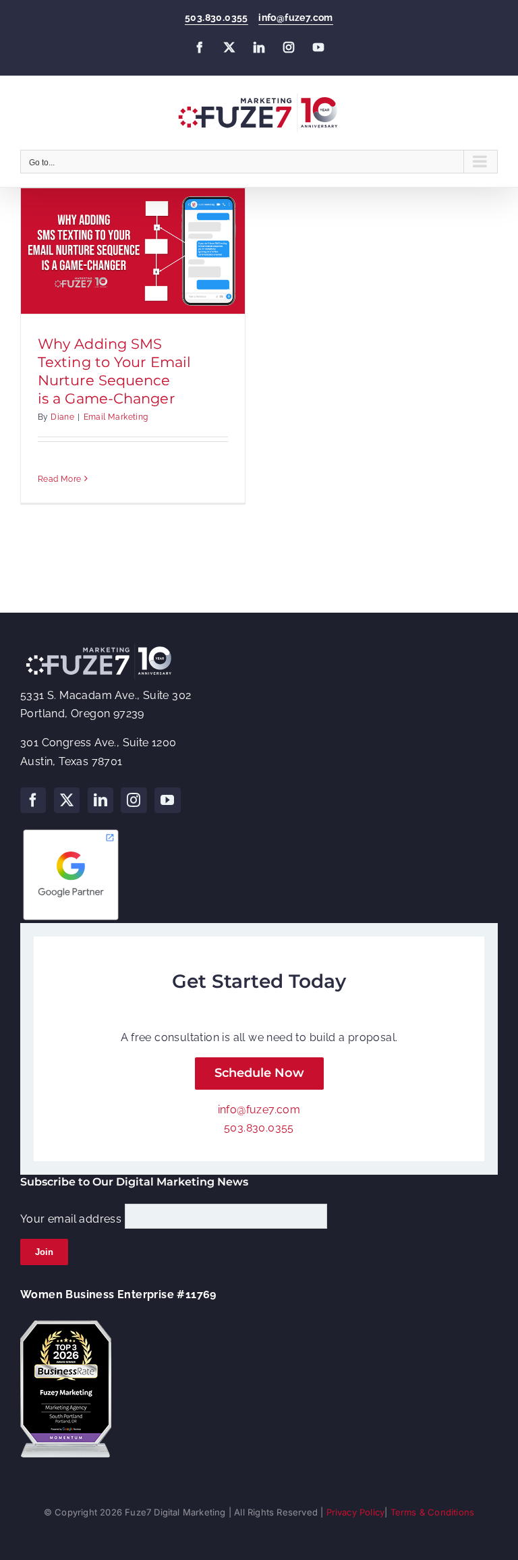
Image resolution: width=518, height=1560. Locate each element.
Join (44, 1252)
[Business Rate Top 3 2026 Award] (65, 1325)
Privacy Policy (355, 1512)
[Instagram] (133, 800)
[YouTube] (167, 800)
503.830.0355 (216, 17)
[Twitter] (67, 800)
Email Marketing (116, 417)
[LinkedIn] (100, 800)
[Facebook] (33, 800)
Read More (60, 479)
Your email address (70, 1218)
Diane (62, 417)
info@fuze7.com (295, 17)
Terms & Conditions (433, 1512)
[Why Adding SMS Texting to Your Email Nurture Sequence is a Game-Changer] (133, 251)
